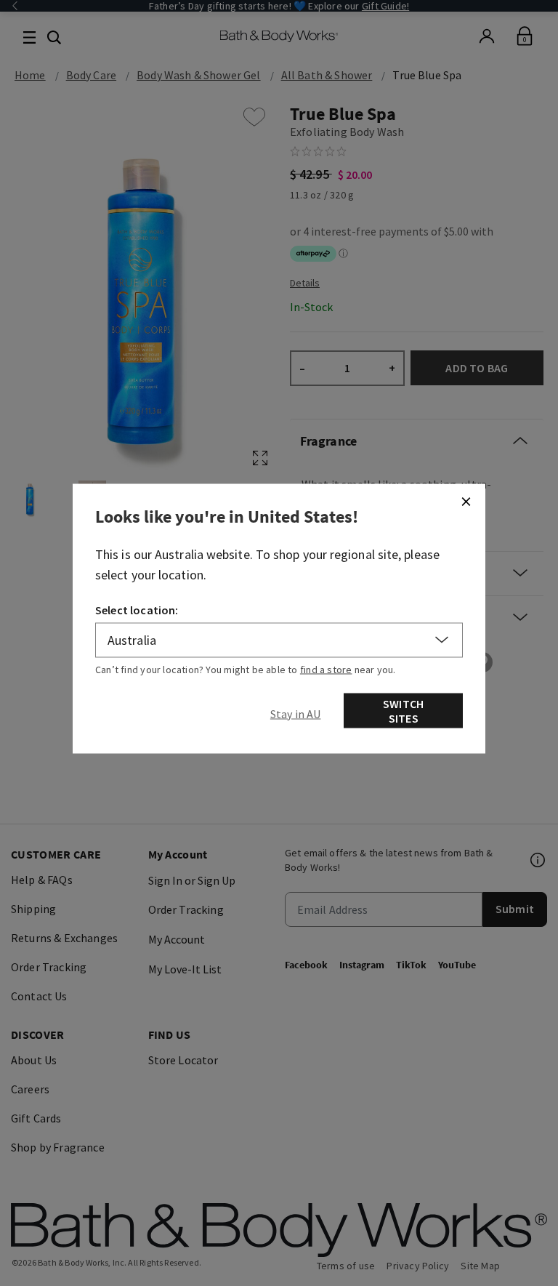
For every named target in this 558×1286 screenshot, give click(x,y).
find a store (326, 668)
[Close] (465, 500)
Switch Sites (403, 710)
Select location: (137, 609)
